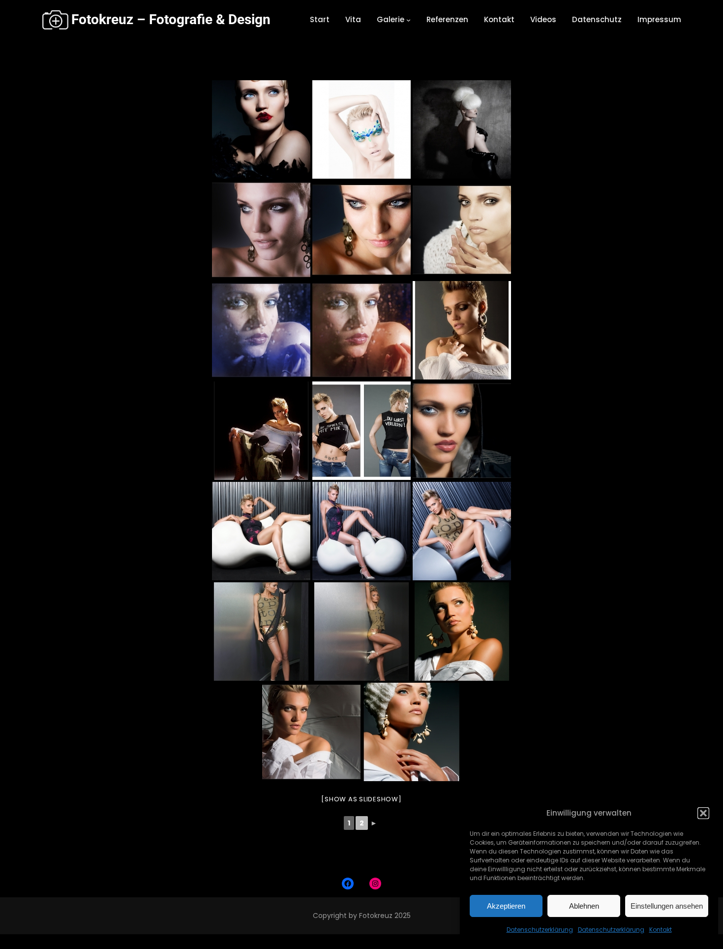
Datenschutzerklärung (540, 929)
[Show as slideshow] (361, 799)
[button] (703, 813)
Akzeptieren (506, 906)
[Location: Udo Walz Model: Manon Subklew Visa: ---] (462, 129)
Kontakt (660, 929)
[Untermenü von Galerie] (408, 20)
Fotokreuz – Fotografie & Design (171, 19)
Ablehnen (584, 906)
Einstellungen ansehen (667, 906)
